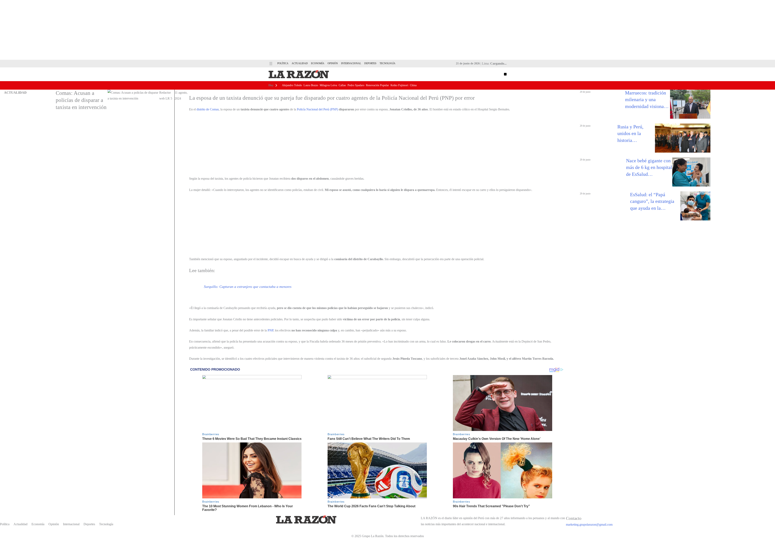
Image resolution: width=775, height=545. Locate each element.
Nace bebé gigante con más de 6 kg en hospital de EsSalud (649, 167)
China (413, 85)
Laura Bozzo (311, 85)
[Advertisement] (387, 30)
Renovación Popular (377, 85)
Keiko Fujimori (399, 85)
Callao (342, 85)
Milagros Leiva (328, 85)
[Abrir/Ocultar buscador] (505, 74)
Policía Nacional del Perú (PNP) (317, 109)
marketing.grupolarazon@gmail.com (589, 524)
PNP (270, 330)
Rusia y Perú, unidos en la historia (630, 133)
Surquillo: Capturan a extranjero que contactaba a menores (247, 287)
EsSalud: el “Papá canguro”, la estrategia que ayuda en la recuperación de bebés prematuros (652, 202)
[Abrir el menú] (270, 63)
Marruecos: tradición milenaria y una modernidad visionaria (647, 99)
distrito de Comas (208, 109)
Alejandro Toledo (292, 85)
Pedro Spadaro (356, 85)
